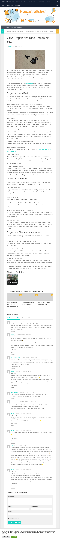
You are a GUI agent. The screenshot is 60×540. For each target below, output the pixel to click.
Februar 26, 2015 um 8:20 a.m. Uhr (23, 334)
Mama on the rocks (15, 401)
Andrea (11, 46)
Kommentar (11, 496)
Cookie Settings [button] (6, 536)
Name (9, 506)
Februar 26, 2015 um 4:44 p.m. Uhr (23, 413)
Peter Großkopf (14, 392)
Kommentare (13, 317)
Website (10, 511)
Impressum (19, 1)
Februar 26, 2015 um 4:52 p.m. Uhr (23, 430)
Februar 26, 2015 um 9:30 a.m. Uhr (29, 357)
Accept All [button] (14, 536)
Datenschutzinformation (8, 1)
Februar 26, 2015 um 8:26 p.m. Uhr (22, 445)
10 (52, 31)
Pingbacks (26, 317)
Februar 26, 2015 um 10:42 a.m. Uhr (23, 371)
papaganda (29, 83)
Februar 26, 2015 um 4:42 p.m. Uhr (27, 392)
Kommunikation (29, 31)
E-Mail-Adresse (35, 506)
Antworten (13, 331)
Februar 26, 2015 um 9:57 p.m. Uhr (23, 469)
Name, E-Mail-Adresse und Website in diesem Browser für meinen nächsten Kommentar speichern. (27, 517)
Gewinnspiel (41, 1)
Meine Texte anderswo (30, 1)
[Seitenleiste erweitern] (2, 31)
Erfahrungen (11, 31)
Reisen (48, 1)
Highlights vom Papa (7, 5)
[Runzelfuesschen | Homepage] (30, 15)
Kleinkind (20, 31)
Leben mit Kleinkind (41, 31)
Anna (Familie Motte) (15, 357)
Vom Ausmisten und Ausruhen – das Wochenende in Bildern (13, 304)
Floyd (12, 445)
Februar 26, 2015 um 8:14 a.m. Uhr (23, 321)
